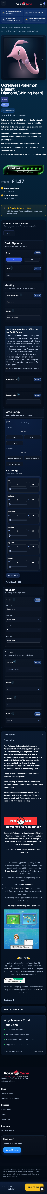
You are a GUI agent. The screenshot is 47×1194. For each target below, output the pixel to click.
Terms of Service (7, 1130)
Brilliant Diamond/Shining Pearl (19, 28)
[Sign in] (41, 4)
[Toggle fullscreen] (8, 1181)
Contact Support (12, 1150)
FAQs (3, 1114)
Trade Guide (6, 1109)
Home (3, 28)
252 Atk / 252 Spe (14, 458)
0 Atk (32, 437)
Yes (31, 259)
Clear (23, 431)
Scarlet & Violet (7, 1093)
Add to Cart (34, 1187)
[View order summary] (3, 1187)
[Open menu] (3, 3)
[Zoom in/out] (2, 1181)
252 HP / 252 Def (14, 464)
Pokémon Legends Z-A (10, 1098)
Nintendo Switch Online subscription (26, 839)
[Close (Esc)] (21, 1181)
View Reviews (38, 1051)
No (14, 259)
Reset (9, 233)
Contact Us (5, 1119)
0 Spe (15, 443)
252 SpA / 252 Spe (32, 458)
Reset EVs (13, 575)
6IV (14, 437)
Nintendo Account (27, 836)
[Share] (15, 1181)
